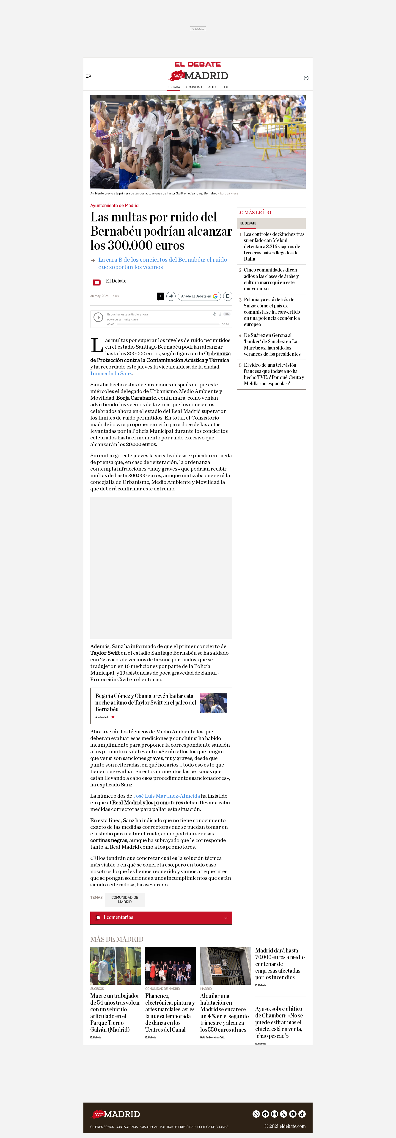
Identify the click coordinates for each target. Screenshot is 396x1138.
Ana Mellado (102, 717)
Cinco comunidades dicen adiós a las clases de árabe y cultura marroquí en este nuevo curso (271, 279)
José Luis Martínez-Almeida (166, 796)
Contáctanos (127, 1127)
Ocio (226, 87)
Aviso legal (149, 1127)
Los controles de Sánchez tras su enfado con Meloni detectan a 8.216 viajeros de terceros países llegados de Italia (274, 246)
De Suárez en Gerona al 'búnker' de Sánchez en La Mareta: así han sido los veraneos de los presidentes (272, 345)
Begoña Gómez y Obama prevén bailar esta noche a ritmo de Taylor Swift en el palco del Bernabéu (145, 703)
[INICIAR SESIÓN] (306, 78)
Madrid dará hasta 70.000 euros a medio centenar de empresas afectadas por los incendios (280, 964)
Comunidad (193, 87)
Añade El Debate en (196, 296)
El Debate (116, 281)
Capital (212, 87)
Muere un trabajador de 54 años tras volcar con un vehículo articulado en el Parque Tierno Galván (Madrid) (115, 1013)
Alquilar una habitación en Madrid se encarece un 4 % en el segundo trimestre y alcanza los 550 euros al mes (224, 1013)
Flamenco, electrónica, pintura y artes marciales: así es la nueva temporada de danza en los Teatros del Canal (170, 1013)
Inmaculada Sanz (111, 373)
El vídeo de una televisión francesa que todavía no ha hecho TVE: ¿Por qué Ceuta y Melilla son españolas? (274, 374)
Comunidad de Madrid (124, 899)
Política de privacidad (177, 1127)
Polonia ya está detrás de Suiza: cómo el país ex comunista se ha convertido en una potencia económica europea (272, 312)
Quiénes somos (102, 1127)
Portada (173, 87)
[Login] (306, 78)
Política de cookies (212, 1127)
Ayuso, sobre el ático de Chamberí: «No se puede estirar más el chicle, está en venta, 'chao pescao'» (279, 1022)
